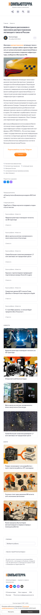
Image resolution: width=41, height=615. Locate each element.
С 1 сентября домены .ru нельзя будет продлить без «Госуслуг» (18, 311)
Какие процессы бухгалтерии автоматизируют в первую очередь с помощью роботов (18, 525)
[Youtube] (10, 586)
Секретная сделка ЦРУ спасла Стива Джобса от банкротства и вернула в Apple (20, 292)
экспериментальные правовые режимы (17, 171)
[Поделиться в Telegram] (8, 182)
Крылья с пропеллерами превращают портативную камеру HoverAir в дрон (18, 274)
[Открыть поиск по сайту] (23, 12)
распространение (17, 45)
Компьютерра (13, 37)
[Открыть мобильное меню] (28, 12)
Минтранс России (10, 168)
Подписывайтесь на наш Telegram (20, 149)
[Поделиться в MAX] (11, 182)
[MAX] (18, 586)
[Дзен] (21, 586)
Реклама (8, 595)
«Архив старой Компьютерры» (15, 552)
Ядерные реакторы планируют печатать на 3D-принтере (19, 218)
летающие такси (28, 166)
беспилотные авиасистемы (13, 163)
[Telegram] (14, 586)
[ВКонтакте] (7, 586)
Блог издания (22, 592)
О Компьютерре (11, 592)
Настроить (11, 611)
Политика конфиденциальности (24, 595)
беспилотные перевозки (12, 166)
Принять (30, 611)
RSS (30, 592)
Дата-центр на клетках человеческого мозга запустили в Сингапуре (18, 237)
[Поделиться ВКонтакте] (5, 182)
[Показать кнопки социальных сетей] (13, 12)
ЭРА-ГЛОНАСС (10, 173)
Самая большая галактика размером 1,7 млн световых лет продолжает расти (19, 255)
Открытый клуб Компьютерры (16, 379)
